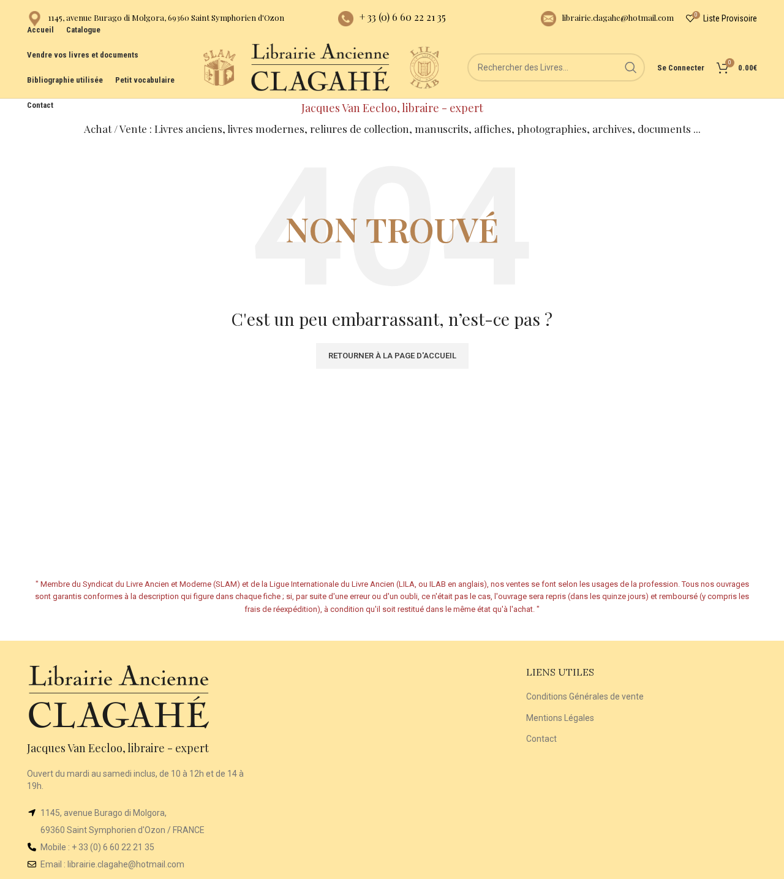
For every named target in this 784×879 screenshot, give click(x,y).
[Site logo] (219, 67)
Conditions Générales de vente (585, 696)
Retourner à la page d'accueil (392, 355)
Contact (541, 739)
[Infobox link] (155, 18)
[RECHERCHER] (631, 67)
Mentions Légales (560, 718)
